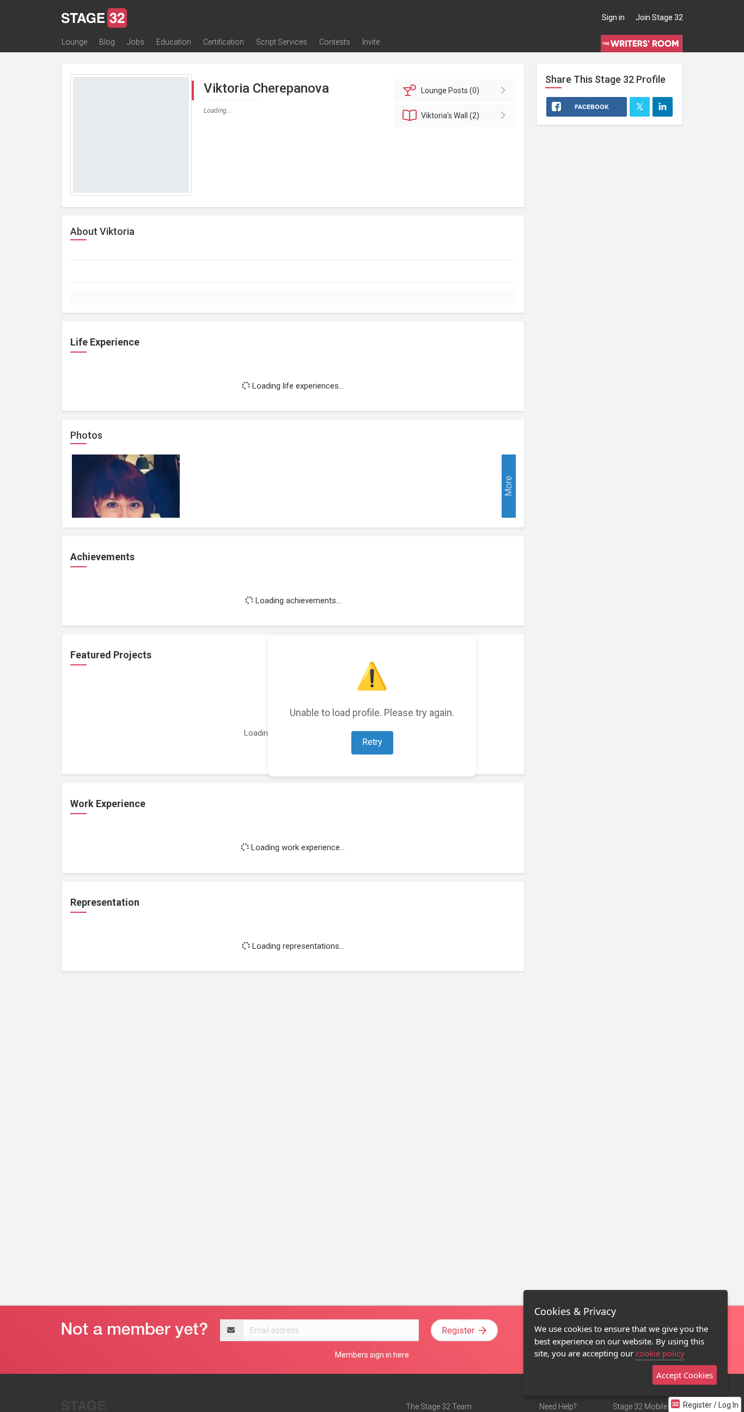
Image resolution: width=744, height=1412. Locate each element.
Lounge (74, 42)
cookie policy (660, 1353)
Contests (334, 42)
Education (173, 42)
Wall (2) (450, 115)
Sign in (613, 17)
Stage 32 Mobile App (647, 1406)
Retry (372, 742)
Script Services (281, 42)
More (508, 486)
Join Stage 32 (659, 17)
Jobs (135, 42)
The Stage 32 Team (439, 1406)
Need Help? (558, 1406)
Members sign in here (372, 1354)
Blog (107, 42)
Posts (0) (450, 90)
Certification (223, 42)
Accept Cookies (684, 1374)
